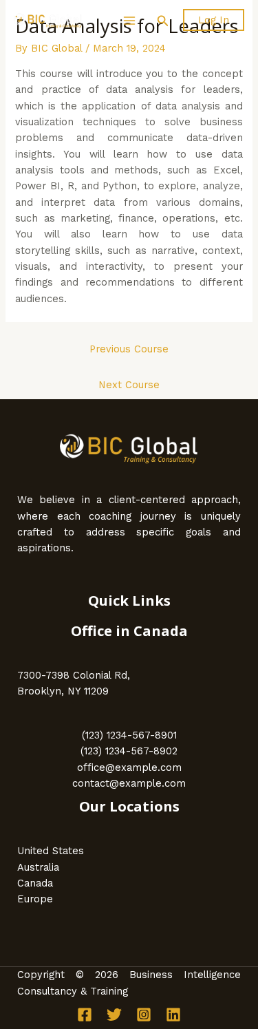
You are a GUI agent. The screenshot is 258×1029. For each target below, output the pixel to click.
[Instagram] (143, 1014)
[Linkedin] (173, 1014)
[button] (163, 21)
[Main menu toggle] (128, 20)
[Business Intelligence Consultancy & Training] (48, 20)
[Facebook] (84, 1014)
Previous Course (129, 349)
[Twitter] (114, 1014)
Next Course (129, 385)
